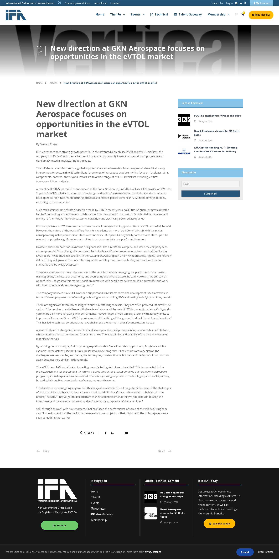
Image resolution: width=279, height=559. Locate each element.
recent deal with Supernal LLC (56, 189)
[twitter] (245, 3)
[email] (236, 3)
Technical (161, 14)
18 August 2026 (204, 156)
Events (136, 14)
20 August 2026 (204, 121)
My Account (262, 3)
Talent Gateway (190, 14)
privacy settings (153, 551)
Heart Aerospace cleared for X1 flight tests (172, 513)
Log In (229, 3)
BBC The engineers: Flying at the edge (217, 115)
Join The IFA (262, 15)
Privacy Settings (265, 551)
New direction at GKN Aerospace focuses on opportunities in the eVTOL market (92, 118)
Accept (245, 552)
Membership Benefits (211, 513)
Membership (216, 14)
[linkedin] (241, 3)
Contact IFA (217, 3)
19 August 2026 (204, 140)
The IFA (115, 14)
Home (100, 14)
